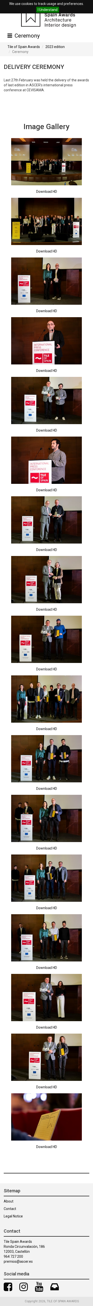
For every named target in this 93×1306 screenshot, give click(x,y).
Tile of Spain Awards (23, 47)
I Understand (48, 10)
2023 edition (55, 47)
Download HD (46, 192)
